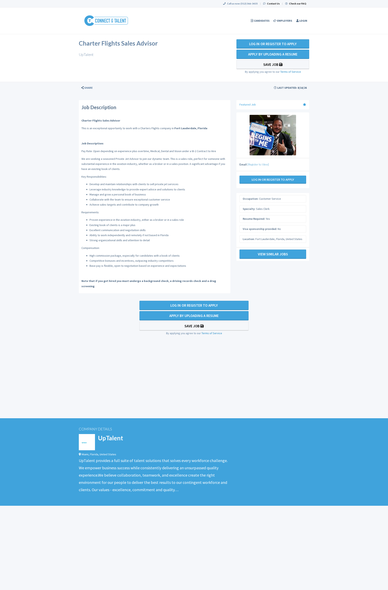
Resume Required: (254, 219)
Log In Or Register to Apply (273, 44)
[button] (87, 88)
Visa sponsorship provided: (260, 229)
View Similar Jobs (273, 254)
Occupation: (250, 199)
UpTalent (110, 438)
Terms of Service (290, 72)
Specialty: (249, 209)
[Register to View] (258, 164)
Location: (249, 239)
